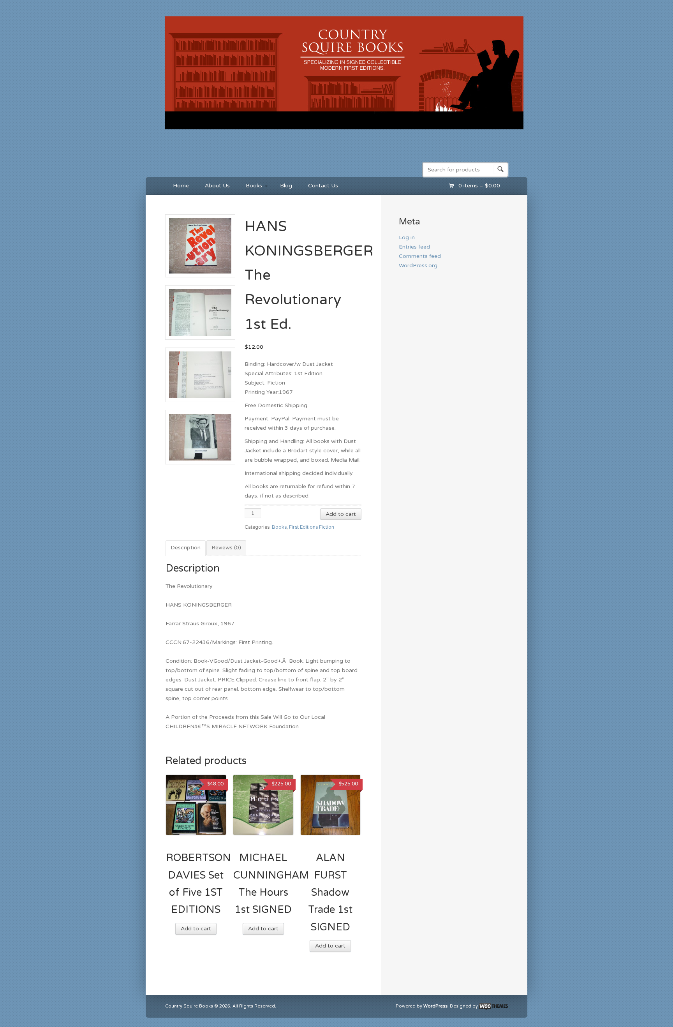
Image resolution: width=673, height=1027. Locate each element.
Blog (286, 185)
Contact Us (323, 185)
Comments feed (420, 256)
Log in (407, 237)
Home (181, 185)
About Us (217, 185)
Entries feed (414, 247)
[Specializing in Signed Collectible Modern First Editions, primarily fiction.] (344, 130)
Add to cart (341, 514)
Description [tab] (186, 547)
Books (250, 186)
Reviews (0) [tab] (226, 547)
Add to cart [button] (196, 928)
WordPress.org (418, 265)
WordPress (435, 1006)
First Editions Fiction (311, 527)
